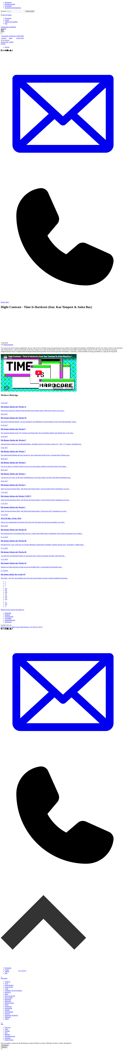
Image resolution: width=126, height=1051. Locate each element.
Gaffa (6, 989)
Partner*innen (9, 1040)
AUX (6, 983)
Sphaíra (7, 1010)
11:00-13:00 (20, 38)
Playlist (7, 47)
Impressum (8, 622)
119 (6, 590)
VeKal (7, 1019)
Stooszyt (7, 1013)
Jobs (6, 1033)
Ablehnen (4, 1047)
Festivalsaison (9, 985)
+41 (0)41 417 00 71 (36, 627)
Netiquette (8, 613)
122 (6, 596)
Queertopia (12, 36)
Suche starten (30, 11)
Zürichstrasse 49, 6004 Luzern (10, 627)
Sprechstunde (9, 1012)
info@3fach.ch (25, 627)
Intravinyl (8, 992)
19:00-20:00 (20, 36)
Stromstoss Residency (11, 1015)
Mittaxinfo (8, 1001)
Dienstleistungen (10, 1036)
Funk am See (9, 987)
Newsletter (8, 618)
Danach (3, 38)
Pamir (6, 1005)
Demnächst (4, 36)
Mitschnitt (8, 999)
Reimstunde (8, 1008)
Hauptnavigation (10, 4)
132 (6, 604)
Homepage (8, 2)
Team (6, 1029)
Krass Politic (9, 997)
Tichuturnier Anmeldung (8, 27)
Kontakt (7, 1031)
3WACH (7, 982)
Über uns (7, 1027)
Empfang (7, 1038)
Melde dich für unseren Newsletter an (12, 610)
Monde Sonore (9, 1003)
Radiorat (7, 615)
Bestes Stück (5, 302)
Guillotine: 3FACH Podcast (13, 990)
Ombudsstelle (9, 616)
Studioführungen (10, 620)
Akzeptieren (5, 1045)
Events (7, 20)
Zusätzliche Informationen (13, 8)
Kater (10, 38)
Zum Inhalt (8, 6)
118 (6, 588)
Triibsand (8, 1017)
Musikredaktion (8, 345)
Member (7, 1034)
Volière (11, 22)
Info (6, 23)
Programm (8, 18)
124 (6, 599)
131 (6, 603)
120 (6, 592)
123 (6, 597)
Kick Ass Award (10, 996)
